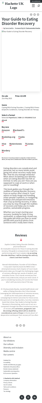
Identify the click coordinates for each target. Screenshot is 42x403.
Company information (10, 380)
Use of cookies (7, 385)
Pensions (6, 389)
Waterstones (15, 143)
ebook (4, 120)
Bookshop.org (8, 137)
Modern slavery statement (10, 369)
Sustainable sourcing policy (11, 371)
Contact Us (7, 360)
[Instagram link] (28, 397)
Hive (4, 143)
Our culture (8, 344)
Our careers (8, 354)
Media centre (9, 351)
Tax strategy (6, 391)
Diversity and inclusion (13, 347)
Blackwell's (18, 130)
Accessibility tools (36, 1)
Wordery (6, 150)
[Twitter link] (21, 397)
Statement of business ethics (11, 367)
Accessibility (6, 362)
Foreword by (27, 28)
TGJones (29, 143)
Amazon (6, 130)
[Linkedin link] (34, 397)
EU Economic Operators (10, 373)
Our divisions (9, 340)
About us (7, 337)
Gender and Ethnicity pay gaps (12, 364)
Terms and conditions (9, 387)
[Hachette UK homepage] (9, 5)
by (4, 28)
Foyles (21, 137)
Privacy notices (7, 382)
